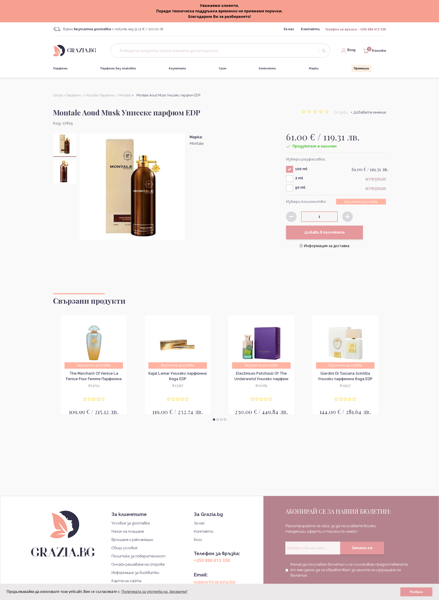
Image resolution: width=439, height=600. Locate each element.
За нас (288, 29)
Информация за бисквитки (135, 572)
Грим (222, 68)
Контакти (310, 29)
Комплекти (267, 68)
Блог (198, 539)
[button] (214, 419)
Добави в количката (324, 232)
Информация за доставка (326, 245)
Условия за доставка (130, 523)
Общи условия (124, 548)
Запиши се (362, 548)
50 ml (300, 187)
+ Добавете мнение (368, 112)
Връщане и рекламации (132, 539)
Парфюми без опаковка (118, 68)
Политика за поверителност (138, 556)
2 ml (299, 178)
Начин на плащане (127, 531)
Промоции (361, 68)
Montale (196, 143)
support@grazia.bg (214, 582)
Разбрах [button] (416, 592)
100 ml (301, 169)
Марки (314, 68)
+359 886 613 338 (372, 29)
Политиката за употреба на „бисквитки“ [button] (154, 592)
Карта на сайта (126, 581)
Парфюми (60, 68)
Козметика (177, 68)
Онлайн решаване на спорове (138, 564)
